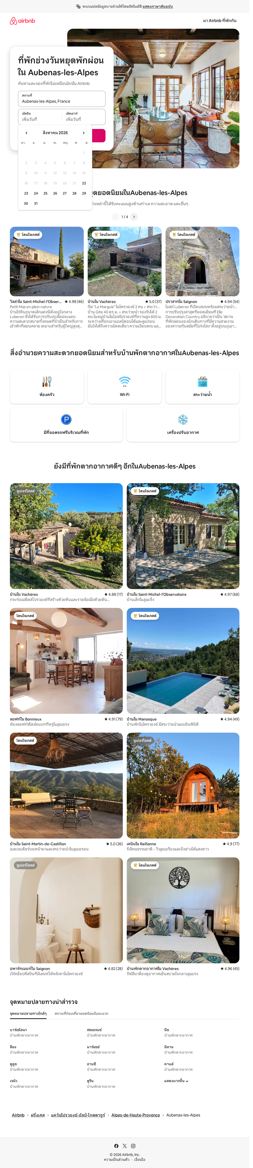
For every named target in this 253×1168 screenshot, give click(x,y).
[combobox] (62, 101)
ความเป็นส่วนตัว (116, 1159)
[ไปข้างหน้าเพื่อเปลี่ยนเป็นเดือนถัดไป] (83, 132)
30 (26, 203)
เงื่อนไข (139, 1159)
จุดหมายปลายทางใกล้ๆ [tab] (28, 1013)
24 (36, 193)
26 (55, 193)
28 (74, 193)
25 (45, 193)
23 (26, 193)
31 (36, 203)
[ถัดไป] (134, 217)
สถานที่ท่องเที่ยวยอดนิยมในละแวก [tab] (81, 1013)
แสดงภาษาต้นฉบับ (158, 6)
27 (65, 193)
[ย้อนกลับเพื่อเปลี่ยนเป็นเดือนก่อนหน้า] (26, 132)
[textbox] (40, 120)
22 (84, 183)
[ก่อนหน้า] (116, 217)
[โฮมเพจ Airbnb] (22, 20)
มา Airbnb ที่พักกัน (219, 20)
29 (84, 193)
